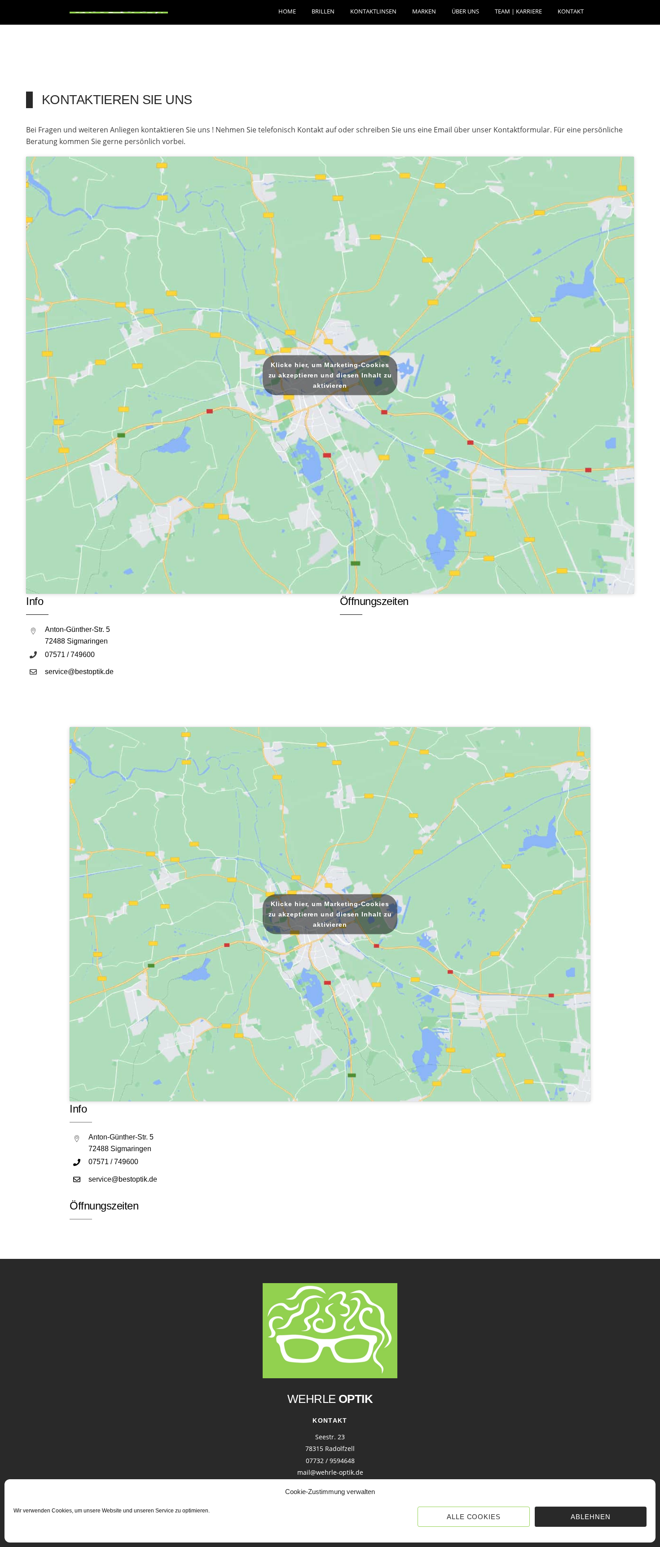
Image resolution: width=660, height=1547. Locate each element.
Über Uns (465, 11)
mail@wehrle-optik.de (330, 1472)
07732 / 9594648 (330, 1460)
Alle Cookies (474, 1517)
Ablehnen (591, 1517)
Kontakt (571, 11)
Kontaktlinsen (373, 11)
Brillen (323, 11)
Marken (424, 11)
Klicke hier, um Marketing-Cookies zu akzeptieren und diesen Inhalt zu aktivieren (330, 375)
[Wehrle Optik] (119, 9)
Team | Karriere (518, 11)
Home (287, 11)
